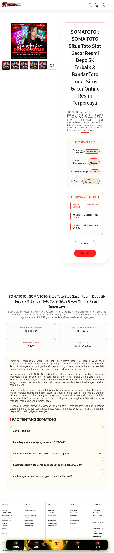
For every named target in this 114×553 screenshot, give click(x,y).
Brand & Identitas (97, 536)
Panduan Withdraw (29, 523)
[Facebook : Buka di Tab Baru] (102, 551)
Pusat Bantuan (51, 510)
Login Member (73, 510)
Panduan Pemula (97, 512)
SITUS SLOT (4, 528)
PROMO (16, 547)
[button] (97, 5)
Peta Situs (28, 550)
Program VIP (73, 523)
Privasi (18, 550)
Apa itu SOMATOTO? (57, 431)
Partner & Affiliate (97, 533)
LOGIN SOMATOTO (6, 512)
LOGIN (85, 243)
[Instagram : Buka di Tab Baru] (108, 551)
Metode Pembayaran (30, 518)
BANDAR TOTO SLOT (7, 520)
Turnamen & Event (29, 512)
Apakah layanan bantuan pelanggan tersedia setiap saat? (57, 476)
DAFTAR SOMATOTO (7, 515)
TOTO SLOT (4, 525)
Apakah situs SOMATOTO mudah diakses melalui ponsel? (57, 454)
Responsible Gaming (52, 525)
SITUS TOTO (5, 523)
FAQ (49, 518)
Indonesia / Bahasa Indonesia (7, 550)
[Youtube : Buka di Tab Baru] (111, 551)
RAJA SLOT (4, 533)
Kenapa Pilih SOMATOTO (99, 531)
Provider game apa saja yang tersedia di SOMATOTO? (57, 442)
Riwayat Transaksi (74, 518)
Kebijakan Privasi (52, 520)
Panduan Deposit (29, 520)
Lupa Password (73, 515)
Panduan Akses (96, 510)
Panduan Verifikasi (74, 520)
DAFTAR (85, 253)
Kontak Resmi (96, 518)
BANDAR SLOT (5, 531)
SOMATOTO (5, 510)
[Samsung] (9, 5)
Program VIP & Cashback (30, 515)
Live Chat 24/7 (51, 512)
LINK (77, 547)
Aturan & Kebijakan (97, 515)
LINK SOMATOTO (6, 518)
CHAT (98, 547)
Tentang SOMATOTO (98, 528)
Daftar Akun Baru (74, 512)
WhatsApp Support (52, 515)
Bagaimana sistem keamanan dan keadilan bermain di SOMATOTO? (57, 465)
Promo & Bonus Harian (30, 510)
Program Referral (29, 525)
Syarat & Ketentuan (52, 523)
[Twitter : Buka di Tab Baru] (105, 551)
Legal (23, 550)
